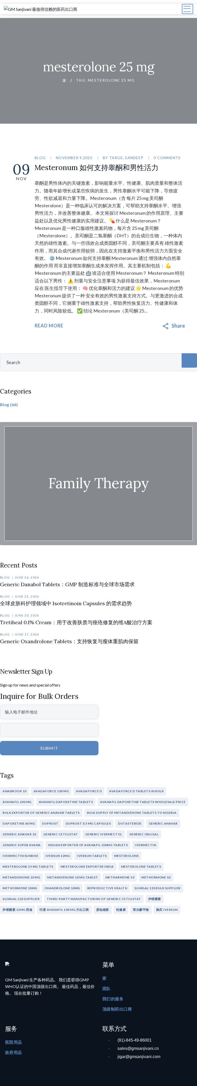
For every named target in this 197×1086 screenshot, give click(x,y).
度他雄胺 (102, 910)
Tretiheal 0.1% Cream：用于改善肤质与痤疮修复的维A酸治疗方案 (76, 622)
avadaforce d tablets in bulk (136, 791)
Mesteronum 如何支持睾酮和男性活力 (97, 167)
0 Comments (167, 157)
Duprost (50, 823)
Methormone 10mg (20, 888)
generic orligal (144, 834)
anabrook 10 (14, 791)
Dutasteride (130, 823)
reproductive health (107, 888)
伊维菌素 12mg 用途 (17, 910)
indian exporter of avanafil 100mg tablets (88, 845)
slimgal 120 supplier (21, 899)
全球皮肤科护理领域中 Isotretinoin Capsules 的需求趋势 (66, 603)
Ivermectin (145, 845)
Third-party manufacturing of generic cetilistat (94, 899)
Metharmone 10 (119, 877)
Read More (49, 325)
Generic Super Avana (22, 845)
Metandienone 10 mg (21, 877)
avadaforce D (89, 791)
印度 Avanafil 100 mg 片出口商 (64, 910)
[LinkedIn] (181, 325)
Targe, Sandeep (126, 157)
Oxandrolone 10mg (62, 888)
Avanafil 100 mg (17, 802)
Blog (40, 157)
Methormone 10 (156, 877)
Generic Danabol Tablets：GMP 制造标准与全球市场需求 (67, 584)
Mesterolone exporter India (87, 866)
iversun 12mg (57, 856)
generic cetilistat (60, 834)
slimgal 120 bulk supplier (157, 888)
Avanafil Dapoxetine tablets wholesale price (143, 802)
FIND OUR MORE (98, 485)
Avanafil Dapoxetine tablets (66, 802)
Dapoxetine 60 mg (19, 823)
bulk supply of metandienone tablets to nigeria (132, 813)
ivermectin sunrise (20, 856)
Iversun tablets (92, 856)
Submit (49, 748)
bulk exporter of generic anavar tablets (41, 813)
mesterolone (126, 856)
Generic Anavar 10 (19, 834)
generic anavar (163, 823)
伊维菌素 (154, 899)
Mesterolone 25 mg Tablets (28, 866)
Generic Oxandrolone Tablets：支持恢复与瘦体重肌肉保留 (69, 641)
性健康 (121, 910)
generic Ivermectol (103, 834)
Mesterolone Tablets (141, 866)
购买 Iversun (167, 910)
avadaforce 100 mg (51, 791)
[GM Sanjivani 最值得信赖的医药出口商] (40, 9)
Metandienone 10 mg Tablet (72, 877)
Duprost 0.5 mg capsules (88, 823)
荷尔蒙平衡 (141, 910)
